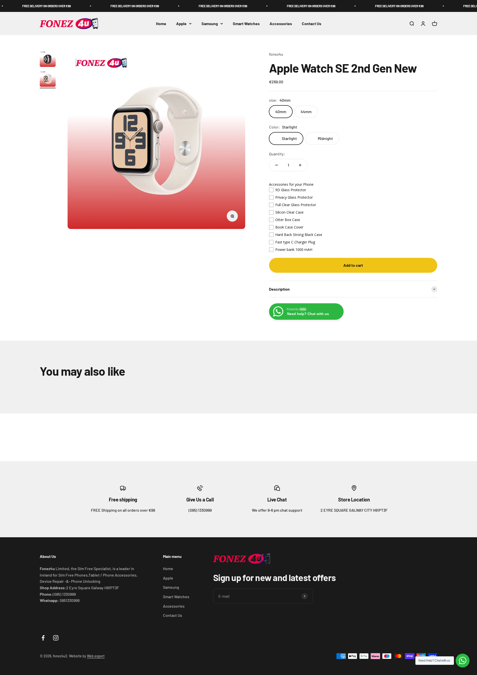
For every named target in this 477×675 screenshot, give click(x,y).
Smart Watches (246, 23)
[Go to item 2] (48, 79)
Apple (181, 23)
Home (161, 23)
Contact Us (311, 23)
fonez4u (276, 54)
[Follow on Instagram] (55, 637)
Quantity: (277, 153)
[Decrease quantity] (276, 165)
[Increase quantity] (300, 165)
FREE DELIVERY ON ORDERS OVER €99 (29, 6)
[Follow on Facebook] (43, 637)
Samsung (209, 23)
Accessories (281, 23)
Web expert (96, 656)
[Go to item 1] (48, 59)
